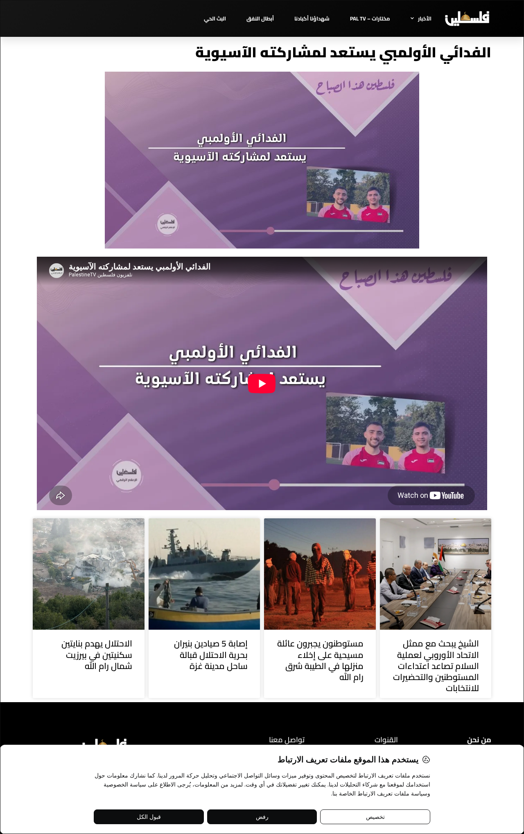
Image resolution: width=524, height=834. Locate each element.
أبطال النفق (260, 18)
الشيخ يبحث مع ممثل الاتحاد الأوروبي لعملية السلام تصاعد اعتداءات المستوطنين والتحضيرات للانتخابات (436, 665)
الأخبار (424, 18)
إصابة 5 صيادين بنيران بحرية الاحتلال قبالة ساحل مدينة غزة (211, 654)
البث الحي (215, 18)
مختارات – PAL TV (370, 18)
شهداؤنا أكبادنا (312, 18)
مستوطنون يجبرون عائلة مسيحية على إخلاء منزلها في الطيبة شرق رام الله (320, 660)
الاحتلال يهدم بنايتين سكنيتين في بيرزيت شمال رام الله (96, 654)
